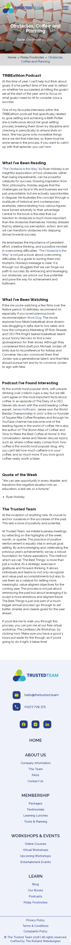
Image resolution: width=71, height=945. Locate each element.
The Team (35, 769)
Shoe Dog (34, 317)
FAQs (35, 775)
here (48, 147)
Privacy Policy (35, 920)
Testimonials (35, 809)
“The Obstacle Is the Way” (20, 169)
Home (12, 57)
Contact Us (35, 781)
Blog (35, 884)
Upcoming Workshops (35, 856)
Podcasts (35, 896)
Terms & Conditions (35, 925)
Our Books (35, 890)
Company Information (35, 763)
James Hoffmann (24, 409)
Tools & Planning (35, 821)
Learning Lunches (35, 815)
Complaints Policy (35, 931)
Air (59, 309)
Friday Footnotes (32, 57)
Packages (35, 803)
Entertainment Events (35, 862)
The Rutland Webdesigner (43, 941)
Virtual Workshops (35, 850)
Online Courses (35, 844)
